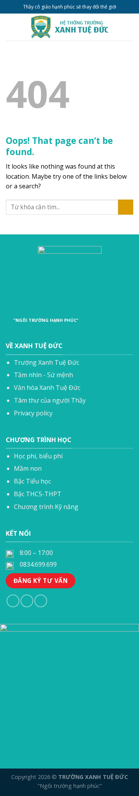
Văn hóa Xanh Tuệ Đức (47, 387)
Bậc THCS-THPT (37, 494)
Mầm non (28, 468)
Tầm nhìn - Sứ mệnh (43, 375)
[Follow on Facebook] (13, 600)
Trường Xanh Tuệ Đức (46, 362)
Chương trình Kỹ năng (46, 506)
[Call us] (26, 600)
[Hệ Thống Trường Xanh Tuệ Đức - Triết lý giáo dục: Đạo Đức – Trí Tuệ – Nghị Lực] (69, 27)
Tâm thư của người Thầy (50, 400)
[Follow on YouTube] (40, 600)
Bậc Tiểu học (32, 481)
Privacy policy (33, 413)
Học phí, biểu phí (38, 456)
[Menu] (10, 26)
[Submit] (125, 207)
